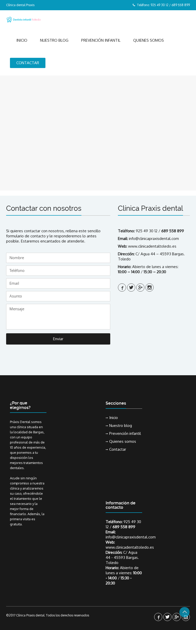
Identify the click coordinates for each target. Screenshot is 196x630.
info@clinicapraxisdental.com (154, 238)
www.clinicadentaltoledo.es (152, 246)
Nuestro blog (54, 40)
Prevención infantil (100, 40)
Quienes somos (148, 40)
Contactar (27, 62)
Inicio (21, 40)
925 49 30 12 (146, 230)
